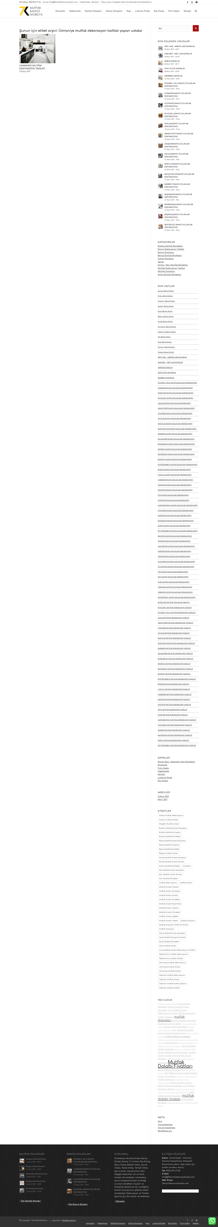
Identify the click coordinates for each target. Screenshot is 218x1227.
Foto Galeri (163, 768)
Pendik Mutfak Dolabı (165, 321)
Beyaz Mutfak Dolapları (169, 845)
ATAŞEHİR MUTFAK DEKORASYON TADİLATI (174, 628)
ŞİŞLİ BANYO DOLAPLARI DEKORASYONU (173, 577)
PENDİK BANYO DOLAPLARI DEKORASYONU (174, 541)
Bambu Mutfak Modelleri (170, 246)
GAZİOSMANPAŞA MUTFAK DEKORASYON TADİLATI (177, 720)
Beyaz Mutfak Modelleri (170, 256)
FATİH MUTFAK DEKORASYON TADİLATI (173, 715)
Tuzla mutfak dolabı (167, 946)
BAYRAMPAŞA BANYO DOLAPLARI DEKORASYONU (176, 444)
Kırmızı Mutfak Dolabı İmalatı (171, 862)
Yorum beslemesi (166, 1128)
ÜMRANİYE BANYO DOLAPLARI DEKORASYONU (175, 592)
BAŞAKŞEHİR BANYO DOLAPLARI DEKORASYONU (176, 439)
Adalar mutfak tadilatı (168, 820)
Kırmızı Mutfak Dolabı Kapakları (172, 858)
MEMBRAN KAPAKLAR (166, 378)
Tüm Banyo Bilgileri (78, 1204)
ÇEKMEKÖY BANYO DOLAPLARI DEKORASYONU (175, 480)
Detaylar (120, 1201)
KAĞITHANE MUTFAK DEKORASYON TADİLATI (175, 735)
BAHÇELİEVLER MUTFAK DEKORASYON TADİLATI (176, 643)
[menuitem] (60, 11)
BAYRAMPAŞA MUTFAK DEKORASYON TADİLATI (175, 659)
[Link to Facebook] (187, 2)
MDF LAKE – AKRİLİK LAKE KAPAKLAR (172, 357)
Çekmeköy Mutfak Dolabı (166, 301)
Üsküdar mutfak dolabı (169, 979)
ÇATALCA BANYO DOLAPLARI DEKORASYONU (175, 475)
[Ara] (196, 11)
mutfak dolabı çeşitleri (168, 916)
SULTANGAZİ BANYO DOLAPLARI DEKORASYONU (176, 566)
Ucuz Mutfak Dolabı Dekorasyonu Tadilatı (177, 950)
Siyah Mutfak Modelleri (169, 275)
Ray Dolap (163, 781)
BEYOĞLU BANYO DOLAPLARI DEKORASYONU (175, 459)
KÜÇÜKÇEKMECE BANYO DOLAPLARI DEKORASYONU (178, 531)
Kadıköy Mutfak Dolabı (166, 306)
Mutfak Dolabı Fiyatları (169, 887)
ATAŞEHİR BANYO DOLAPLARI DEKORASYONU (175, 413)
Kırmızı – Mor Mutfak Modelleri (173, 265)
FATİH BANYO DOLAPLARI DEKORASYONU (173, 500)
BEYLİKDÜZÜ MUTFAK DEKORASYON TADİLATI (175, 669)
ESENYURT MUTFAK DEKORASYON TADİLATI (174, 704)
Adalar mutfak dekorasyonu (171, 815)
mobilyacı (187, 866)
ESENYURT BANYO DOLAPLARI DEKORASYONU (175, 490)
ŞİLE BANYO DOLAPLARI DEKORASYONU (173, 572)
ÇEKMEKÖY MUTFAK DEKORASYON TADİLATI (174, 694)
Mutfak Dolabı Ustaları (169, 908)
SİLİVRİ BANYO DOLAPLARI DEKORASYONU (174, 556)
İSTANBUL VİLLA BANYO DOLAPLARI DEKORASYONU (177, 383)
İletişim (161, 774)
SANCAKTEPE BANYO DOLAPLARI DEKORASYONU (176, 546)
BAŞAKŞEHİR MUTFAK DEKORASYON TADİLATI (175, 653)
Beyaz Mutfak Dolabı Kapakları (172, 841)
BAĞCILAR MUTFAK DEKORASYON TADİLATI (174, 638)
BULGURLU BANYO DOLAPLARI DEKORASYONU (175, 398)
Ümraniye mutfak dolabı (169, 967)
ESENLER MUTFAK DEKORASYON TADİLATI (174, 699)
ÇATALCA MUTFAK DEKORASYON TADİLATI (174, 689)
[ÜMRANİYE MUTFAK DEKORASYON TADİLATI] (37, 48)
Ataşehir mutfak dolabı (169, 824)
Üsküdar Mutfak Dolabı (166, 352)
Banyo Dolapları (166, 252)
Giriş (160, 1121)
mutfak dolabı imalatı (168, 895)
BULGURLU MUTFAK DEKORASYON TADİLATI (175, 607)
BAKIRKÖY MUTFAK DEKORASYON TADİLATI (174, 648)
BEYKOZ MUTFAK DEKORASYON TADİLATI (173, 684)
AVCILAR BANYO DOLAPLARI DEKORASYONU (174, 418)
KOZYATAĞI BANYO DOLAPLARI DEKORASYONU (175, 393)
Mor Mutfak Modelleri (168, 879)
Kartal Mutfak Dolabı (165, 311)
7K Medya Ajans (69, 1220)
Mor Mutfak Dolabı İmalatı (170, 874)
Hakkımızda (163, 771)
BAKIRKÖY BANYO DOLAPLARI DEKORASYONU (175, 434)
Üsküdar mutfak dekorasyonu (172, 975)
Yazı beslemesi (165, 1125)
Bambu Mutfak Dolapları (170, 832)
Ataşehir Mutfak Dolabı (166, 291)
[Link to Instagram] (192, 2)
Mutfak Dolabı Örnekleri (169, 912)
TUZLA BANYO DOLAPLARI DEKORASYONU (174, 582)
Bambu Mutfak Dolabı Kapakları (173, 828)
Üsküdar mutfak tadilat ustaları (172, 984)
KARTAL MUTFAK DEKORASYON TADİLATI (173, 740)
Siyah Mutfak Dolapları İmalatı (172, 937)
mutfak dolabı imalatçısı (169, 891)
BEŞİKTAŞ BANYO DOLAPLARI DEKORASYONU (175, 449)
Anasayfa (162, 765)
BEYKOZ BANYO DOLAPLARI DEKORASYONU (174, 469)
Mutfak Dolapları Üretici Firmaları (173, 925)
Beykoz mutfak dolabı (168, 853)
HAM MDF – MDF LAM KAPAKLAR (170, 362)
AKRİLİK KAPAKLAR (165, 367)
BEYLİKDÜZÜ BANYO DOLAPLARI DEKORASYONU (176, 454)
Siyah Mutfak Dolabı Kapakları (172, 933)
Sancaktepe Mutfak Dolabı (167, 326)
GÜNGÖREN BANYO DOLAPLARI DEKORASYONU (176, 510)
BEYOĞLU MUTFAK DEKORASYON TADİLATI (174, 674)
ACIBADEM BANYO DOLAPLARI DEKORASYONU (175, 388)
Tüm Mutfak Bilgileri (31, 1201)
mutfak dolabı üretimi (168, 921)
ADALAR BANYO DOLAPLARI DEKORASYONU (174, 403)
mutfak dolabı (186, 883)
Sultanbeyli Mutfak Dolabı (167, 332)
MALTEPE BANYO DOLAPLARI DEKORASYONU (175, 536)
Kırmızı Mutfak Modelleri (169, 866)
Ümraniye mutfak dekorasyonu (172, 963)
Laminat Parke (165, 778)
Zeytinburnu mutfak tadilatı (171, 958)
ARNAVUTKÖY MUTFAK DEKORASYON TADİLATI (175, 623)
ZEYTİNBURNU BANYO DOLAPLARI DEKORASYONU (176, 597)
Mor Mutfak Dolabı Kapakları (171, 870)
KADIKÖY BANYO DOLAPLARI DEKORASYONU (174, 515)
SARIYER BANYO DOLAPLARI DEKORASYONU (174, 551)
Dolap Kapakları (166, 259)
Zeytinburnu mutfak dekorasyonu (173, 954)
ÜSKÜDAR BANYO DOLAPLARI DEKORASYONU (175, 587)
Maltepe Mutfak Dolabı (166, 316)
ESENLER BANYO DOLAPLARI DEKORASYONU (175, 485)
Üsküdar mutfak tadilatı (169, 988)
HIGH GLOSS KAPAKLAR (167, 372)
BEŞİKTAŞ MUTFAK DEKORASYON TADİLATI (174, 664)
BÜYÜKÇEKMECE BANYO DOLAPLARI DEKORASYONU (177, 464)
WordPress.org (165, 1131)
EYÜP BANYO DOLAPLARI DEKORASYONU (173, 495)
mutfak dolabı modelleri (169, 900)
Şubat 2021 (163, 796)
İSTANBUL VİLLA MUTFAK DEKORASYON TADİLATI (176, 612)
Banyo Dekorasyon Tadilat (171, 249)
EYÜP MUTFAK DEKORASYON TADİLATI (172, 709)
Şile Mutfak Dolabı (164, 337)
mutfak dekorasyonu (168, 883)
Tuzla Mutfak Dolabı (165, 342)
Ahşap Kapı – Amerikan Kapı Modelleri (176, 762)
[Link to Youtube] (196, 2)
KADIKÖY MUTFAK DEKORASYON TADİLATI (174, 730)
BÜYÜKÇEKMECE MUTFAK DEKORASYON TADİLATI (177, 679)
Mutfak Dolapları (166, 271)
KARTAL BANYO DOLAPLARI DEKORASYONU (174, 526)
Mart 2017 (162, 799)
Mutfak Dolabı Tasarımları (170, 904)
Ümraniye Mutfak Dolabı (166, 347)
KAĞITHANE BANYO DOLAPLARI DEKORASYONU (176, 521)
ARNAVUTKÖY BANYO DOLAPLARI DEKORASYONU (176, 408)
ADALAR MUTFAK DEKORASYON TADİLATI (173, 618)
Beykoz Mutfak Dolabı (165, 296)
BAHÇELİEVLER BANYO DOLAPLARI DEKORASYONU (177, 429)
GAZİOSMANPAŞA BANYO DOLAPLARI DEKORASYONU (178, 505)
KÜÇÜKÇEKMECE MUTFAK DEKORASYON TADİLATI (177, 745)
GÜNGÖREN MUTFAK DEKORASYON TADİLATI (175, 725)
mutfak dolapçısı (166, 929)
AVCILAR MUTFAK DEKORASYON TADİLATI (174, 633)
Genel (161, 262)
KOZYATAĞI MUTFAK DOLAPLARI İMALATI (174, 602)
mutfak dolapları (188, 921)
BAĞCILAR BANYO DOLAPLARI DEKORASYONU (175, 423)
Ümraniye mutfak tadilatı (170, 971)
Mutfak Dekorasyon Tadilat (171, 268)
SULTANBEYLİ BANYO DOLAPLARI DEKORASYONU (176, 561)
